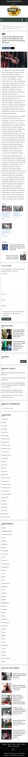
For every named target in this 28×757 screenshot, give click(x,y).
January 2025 (5, 481)
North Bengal (5, 622)
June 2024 (4, 504)
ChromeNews (13, 755)
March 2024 (4, 514)
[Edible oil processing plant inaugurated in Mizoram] (6, 676)
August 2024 (5, 497)
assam (3, 538)
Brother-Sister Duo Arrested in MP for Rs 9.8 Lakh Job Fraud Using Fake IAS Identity (19, 734)
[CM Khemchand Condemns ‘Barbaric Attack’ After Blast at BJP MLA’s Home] (6, 711)
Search (5, 356)
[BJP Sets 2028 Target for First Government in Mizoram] (6, 688)
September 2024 (6, 494)
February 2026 (5, 439)
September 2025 (6, 455)
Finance (3, 570)
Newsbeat (4, 619)
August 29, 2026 (17, 678)
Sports (3, 639)
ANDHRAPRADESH (6, 531)
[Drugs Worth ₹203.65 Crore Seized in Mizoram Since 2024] (6, 723)
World (3, 661)
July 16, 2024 (13, 44)
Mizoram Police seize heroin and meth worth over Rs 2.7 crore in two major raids (6, 215)
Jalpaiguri (4, 586)
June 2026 (4, 426)
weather (3, 655)
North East (4, 626)
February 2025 (5, 478)
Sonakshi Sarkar (6, 44)
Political (3, 629)
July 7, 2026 (16, 338)
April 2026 (4, 432)
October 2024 (5, 491)
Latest (3, 590)
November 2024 (6, 488)
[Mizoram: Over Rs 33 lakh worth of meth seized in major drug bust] (7, 226)
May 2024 (4, 507)
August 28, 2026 (17, 714)
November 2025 (6, 448)
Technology (4, 645)
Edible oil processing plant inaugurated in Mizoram (19, 675)
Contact (23, 744)
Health (3, 577)
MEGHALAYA (5, 603)
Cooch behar (5, 551)
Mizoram (4, 606)
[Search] (26, 19)
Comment (4, 273)
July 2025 (4, 461)
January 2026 (5, 442)
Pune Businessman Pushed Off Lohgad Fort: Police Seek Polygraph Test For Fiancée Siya (19, 333)
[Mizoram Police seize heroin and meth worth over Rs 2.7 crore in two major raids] (7, 208)
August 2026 (5, 419)
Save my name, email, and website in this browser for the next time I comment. (13, 313)
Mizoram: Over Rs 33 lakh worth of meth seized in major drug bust (6, 232)
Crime (3, 33)
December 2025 (5, 445)
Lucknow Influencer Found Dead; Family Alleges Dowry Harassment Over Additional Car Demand (19, 346)
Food (2, 573)
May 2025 (4, 468)
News (3, 616)
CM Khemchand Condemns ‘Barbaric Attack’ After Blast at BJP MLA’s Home (12, 391)
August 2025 (5, 458)
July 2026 (4, 422)
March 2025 (4, 474)
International (5, 583)
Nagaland (4, 609)
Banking (3, 541)
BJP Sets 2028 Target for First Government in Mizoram (19, 687)
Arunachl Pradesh (6, 534)
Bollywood (4, 544)
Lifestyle (3, 593)
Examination (5, 567)
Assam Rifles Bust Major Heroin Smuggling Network (17, 213)
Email (3, 300)
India (2, 580)
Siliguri (3, 635)
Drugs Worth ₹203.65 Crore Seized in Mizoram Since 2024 (19, 722)
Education (4, 560)
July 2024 (4, 501)
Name (3, 294)
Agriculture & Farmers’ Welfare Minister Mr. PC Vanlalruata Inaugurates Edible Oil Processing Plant (13, 385)
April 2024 (4, 510)
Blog (9, 746)
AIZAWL (3, 528)
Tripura (3, 652)
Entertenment (5, 564)
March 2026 (4, 435)
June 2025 (4, 465)
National (3, 612)
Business (3, 547)
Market (3, 599)
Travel (3, 648)
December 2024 (5, 484)
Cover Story (4, 554)
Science (3, 632)
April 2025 (4, 471)
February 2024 (5, 517)
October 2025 (5, 452)
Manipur (3, 596)
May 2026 (4, 429)
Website (3, 306)
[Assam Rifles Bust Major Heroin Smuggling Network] (18, 208)
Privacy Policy (15, 746)
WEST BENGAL (5, 658)
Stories (3, 642)
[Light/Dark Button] (23, 19)
